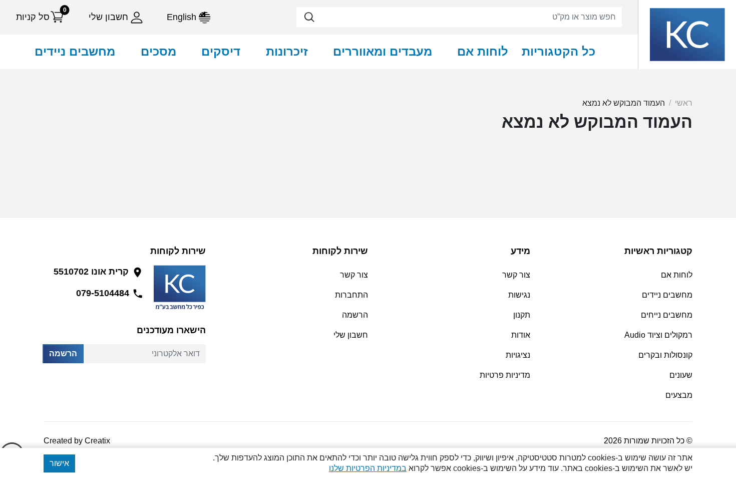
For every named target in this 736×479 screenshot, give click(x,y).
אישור (59, 463)
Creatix (97, 440)
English (183, 17)
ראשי (683, 103)
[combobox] (459, 17)
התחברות (351, 295)
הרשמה (63, 353)
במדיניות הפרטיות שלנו (368, 468)
